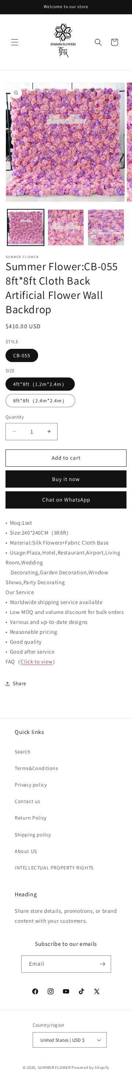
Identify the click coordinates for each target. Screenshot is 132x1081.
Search (23, 751)
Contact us (27, 801)
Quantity (15, 417)
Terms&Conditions (36, 768)
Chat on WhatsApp (66, 499)
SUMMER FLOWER (54, 1067)
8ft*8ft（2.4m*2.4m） (40, 400)
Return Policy (31, 817)
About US (26, 851)
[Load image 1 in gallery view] (25, 227)
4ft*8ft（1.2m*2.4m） (40, 384)
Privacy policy (31, 784)
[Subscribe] (103, 964)
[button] (15, 42)
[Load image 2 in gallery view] (66, 227)
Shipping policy (33, 834)
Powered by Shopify (90, 1067)
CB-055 (21, 355)
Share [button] (19, 683)
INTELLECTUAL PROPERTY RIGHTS (54, 867)
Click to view (36, 661)
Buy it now (66, 479)
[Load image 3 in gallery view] (106, 227)
